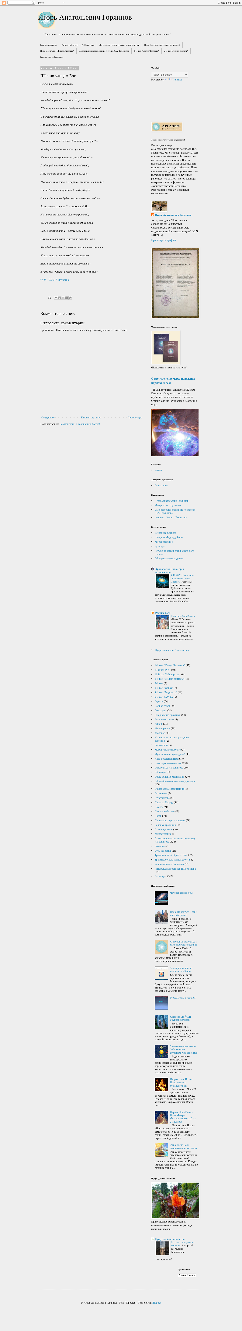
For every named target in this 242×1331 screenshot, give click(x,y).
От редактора (162, 798)
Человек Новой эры (181, 892)
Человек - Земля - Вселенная (171, 517)
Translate (177, 79)
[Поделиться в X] (63, 298)
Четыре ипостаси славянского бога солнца (174, 552)
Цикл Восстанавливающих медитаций (162, 44)
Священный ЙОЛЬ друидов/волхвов (181, 1018)
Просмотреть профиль (163, 240)
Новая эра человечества (168, 763)
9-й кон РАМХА (164, 697)
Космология (161, 745)
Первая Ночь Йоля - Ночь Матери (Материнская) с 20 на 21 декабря (182, 1116)
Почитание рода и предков (170, 820)
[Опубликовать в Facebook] (67, 298)
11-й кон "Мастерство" (168, 674)
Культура (159, 546)
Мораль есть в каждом (182, 997)
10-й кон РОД (162, 670)
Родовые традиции (165, 825)
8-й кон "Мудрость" (166, 692)
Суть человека (163, 850)
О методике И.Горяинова (169, 767)
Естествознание (164, 719)
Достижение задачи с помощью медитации (119, 44)
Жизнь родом (162, 728)
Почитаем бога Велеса (183, 616)
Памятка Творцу (164, 802)
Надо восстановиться (166, 758)
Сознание (160, 846)
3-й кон (159, 683)
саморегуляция (163, 834)
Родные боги (162, 613)
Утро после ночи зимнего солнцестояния (183, 1146)
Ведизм (159, 701)
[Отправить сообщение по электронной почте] (49, 297)
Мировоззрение (164, 541)
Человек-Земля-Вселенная (169, 864)
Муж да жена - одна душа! (170, 754)
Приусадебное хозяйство (170, 1239)
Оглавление (161, 485)
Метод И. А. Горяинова (168, 505)
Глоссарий (160, 710)
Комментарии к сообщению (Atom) (80, 424)
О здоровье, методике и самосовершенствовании (184, 943)
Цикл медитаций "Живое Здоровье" (57, 50)
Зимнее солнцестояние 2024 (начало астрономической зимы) (184, 1049)
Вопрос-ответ (162, 706)
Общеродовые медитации (169, 788)
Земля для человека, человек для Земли (181, 969)
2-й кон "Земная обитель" (176, 50)
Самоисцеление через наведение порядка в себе (173, 380)
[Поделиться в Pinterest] (70, 298)
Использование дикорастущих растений (172, 739)
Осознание (161, 793)
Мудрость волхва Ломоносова (172, 650)
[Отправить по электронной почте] (56, 298)
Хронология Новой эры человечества (169, 570)
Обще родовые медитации (170, 776)
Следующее (47, 417)
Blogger (156, 1302)
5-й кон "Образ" (164, 688)
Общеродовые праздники (169, 558)
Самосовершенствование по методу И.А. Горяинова (175, 511)
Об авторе (160, 772)
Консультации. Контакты (51, 56)
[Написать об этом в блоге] (59, 298)
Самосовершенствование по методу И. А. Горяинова (104, 50)
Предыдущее (135, 417)
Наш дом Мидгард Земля (169, 537)
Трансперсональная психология (172, 859)
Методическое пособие (168, 749)
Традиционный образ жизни (171, 855)
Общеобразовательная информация (175, 781)
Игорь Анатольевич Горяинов (85, 17)
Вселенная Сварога (165, 532)
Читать (158, 470)
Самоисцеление (163, 829)
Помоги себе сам (164, 811)
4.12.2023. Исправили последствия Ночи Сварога (182, 578)
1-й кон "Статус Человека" (146, 50)
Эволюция (160, 876)
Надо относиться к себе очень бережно (183, 913)
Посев (158, 816)
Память (159, 807)
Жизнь (158, 724)
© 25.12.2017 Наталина (55, 280)
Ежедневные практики (168, 715)
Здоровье (160, 733)
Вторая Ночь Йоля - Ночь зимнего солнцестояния (181, 1082)
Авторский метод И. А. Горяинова (77, 44)
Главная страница (48, 44)
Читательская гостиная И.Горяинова (175, 868)
